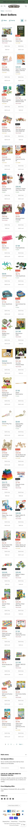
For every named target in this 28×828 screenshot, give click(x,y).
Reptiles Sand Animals (5, 334)
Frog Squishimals (20, 248)
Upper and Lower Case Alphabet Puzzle (6, 635)
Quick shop (7, 46)
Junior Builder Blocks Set (5, 455)
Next (20, 744)
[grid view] (22, 20)
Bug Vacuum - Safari (19, 334)
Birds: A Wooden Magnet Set (6, 100)
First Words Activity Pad (21, 694)
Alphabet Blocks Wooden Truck (6, 575)
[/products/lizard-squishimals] (7, 266)
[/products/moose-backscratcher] (20, 382)
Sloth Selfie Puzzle (7, 41)
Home (2, 11)
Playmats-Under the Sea (20, 485)
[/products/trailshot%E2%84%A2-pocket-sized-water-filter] (20, 178)
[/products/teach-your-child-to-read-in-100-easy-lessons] (20, 59)
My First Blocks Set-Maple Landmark (21, 455)
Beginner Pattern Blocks (20, 575)
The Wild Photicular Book (20, 363)
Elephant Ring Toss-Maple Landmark (19, 425)
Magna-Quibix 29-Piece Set (20, 515)
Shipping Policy (6, 821)
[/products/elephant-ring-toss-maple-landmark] (20, 413)
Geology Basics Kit (7, 363)
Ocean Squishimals (7, 304)
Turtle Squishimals (20, 276)
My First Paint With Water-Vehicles (7, 545)
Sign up (22, 768)
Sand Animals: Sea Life (20, 304)
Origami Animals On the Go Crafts (6, 724)
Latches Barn (5, 218)
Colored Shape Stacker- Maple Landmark (6, 485)
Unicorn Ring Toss (6, 423)
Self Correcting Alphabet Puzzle (6, 130)
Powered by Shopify (14, 825)
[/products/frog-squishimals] (20, 237)
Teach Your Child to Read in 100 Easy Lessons (21, 70)
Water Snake (5, 248)
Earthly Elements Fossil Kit (6, 189)
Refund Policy (14, 821)
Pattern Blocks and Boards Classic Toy (21, 545)
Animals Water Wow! (6, 604)
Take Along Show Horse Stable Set (20, 130)
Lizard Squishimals (7, 276)
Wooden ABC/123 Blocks (20, 665)
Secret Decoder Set (7, 664)
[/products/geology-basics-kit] (7, 353)
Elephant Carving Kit (20, 159)
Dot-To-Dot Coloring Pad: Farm (21, 634)
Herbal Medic (19, 41)
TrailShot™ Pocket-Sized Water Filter (21, 189)
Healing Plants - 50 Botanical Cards (21, 100)
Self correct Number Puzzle (7, 694)
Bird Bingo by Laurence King (5, 69)
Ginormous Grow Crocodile (20, 219)
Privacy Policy (22, 821)
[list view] (25, 20)
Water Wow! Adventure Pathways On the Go (20, 726)
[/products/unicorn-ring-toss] (7, 413)
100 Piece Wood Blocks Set (20, 604)
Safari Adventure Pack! (6, 159)
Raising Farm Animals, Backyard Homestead (7, 394)
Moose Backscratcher (19, 393)
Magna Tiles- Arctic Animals (7, 516)
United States (13, 805)
